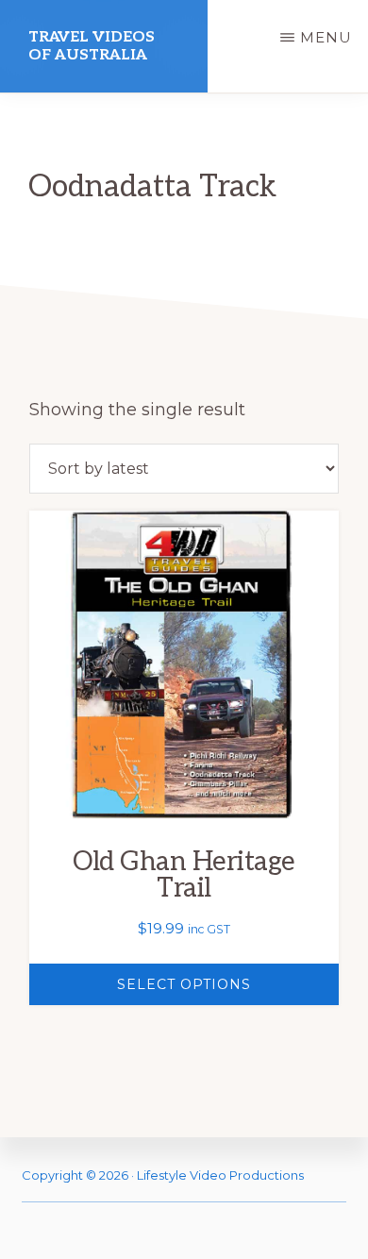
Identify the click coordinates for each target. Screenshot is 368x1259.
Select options (184, 984)
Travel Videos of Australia (91, 46)
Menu (326, 37)
